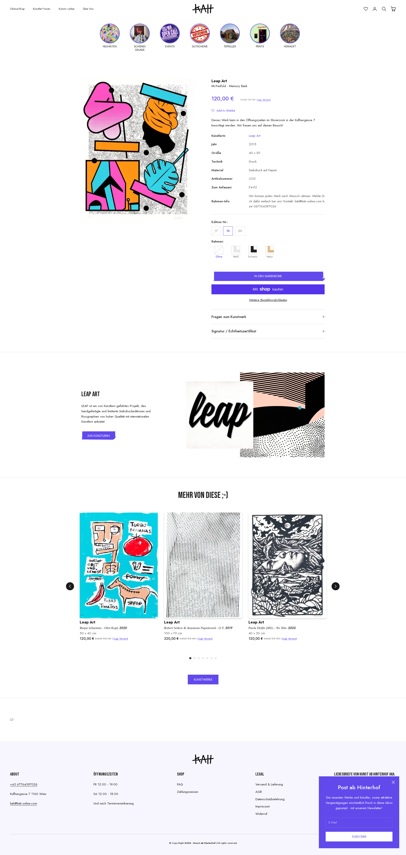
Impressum (262, 806)
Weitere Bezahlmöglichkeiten (268, 300)
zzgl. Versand (263, 99)
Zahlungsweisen (187, 791)
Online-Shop (17, 9)
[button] (223, 110)
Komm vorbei (66, 9)
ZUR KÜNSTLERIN (98, 436)
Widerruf (261, 813)
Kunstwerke (203, 679)
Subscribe (359, 836)
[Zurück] (70, 586)
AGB (258, 791)
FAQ (180, 784)
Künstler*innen (41, 9)
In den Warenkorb (268, 276)
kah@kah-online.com (23, 803)
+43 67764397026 (23, 784)
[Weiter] (336, 586)
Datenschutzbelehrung (270, 799)
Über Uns (88, 9)
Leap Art (219, 81)
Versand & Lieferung (269, 784)
